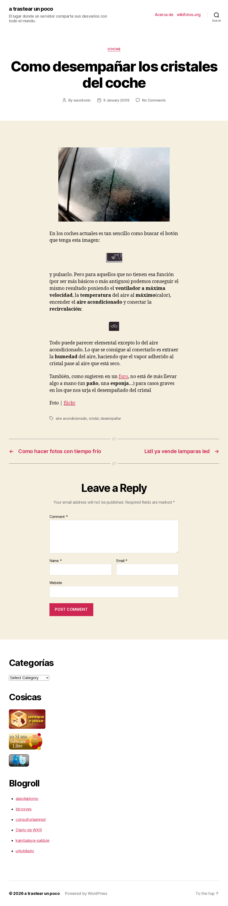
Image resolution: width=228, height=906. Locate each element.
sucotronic (82, 100)
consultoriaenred (31, 819)
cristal (94, 418)
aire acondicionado (71, 418)
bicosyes (24, 809)
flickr (69, 403)
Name (55, 561)
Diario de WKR (29, 830)
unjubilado (25, 851)
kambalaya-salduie (32, 840)
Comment (58, 517)
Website (55, 582)
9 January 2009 (116, 100)
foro (123, 377)
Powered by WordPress (86, 893)
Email (121, 561)
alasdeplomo (27, 798)
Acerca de (164, 14)
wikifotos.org (189, 14)
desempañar (110, 418)
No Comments (153, 100)
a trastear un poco (31, 9)
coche (114, 49)
